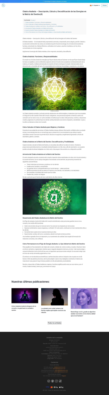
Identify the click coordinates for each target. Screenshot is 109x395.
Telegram (64, 376)
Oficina (105, 5)
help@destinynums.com (59, 367)
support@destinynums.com (61, 370)
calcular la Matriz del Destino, (40, 145)
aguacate (53, 251)
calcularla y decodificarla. (63, 51)
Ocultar (33, 20)
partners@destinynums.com (61, 372)
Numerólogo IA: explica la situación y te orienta (55, 1)
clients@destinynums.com (59, 368)
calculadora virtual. (28, 134)
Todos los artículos (54, 323)
